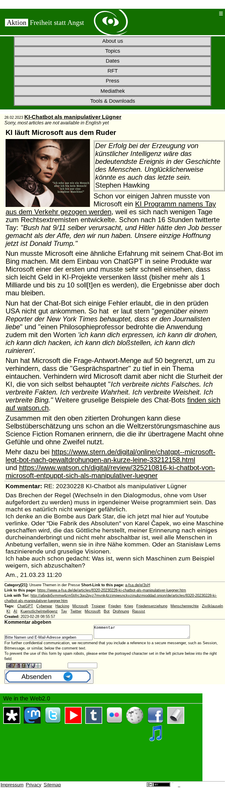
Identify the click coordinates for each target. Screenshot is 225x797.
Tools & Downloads (112, 101)
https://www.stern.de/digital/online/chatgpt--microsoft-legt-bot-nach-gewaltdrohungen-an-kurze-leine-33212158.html (110, 456)
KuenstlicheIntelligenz (39, 611)
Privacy (33, 784)
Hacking (62, 606)
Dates (113, 61)
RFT (113, 71)
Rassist (138, 611)
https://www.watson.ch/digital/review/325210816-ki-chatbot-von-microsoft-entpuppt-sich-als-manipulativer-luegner (110, 471)
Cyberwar (44, 606)
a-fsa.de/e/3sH (137, 585)
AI (15, 611)
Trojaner (98, 606)
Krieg (128, 606)
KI (8, 611)
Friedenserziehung (151, 606)
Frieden (114, 606)
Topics (112, 51)
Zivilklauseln (212, 606)
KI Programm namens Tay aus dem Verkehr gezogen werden (111, 208)
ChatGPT (25, 606)
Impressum (12, 784)
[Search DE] (202, 13)
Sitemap (52, 784)
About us (112, 41)
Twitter (75, 611)
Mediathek (112, 91)
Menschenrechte (185, 606)
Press (112, 81)
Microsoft (80, 606)
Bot (107, 611)
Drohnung (121, 611)
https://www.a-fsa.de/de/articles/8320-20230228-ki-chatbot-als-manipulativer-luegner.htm (111, 590)
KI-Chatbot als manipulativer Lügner (72, 117)
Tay (64, 611)
